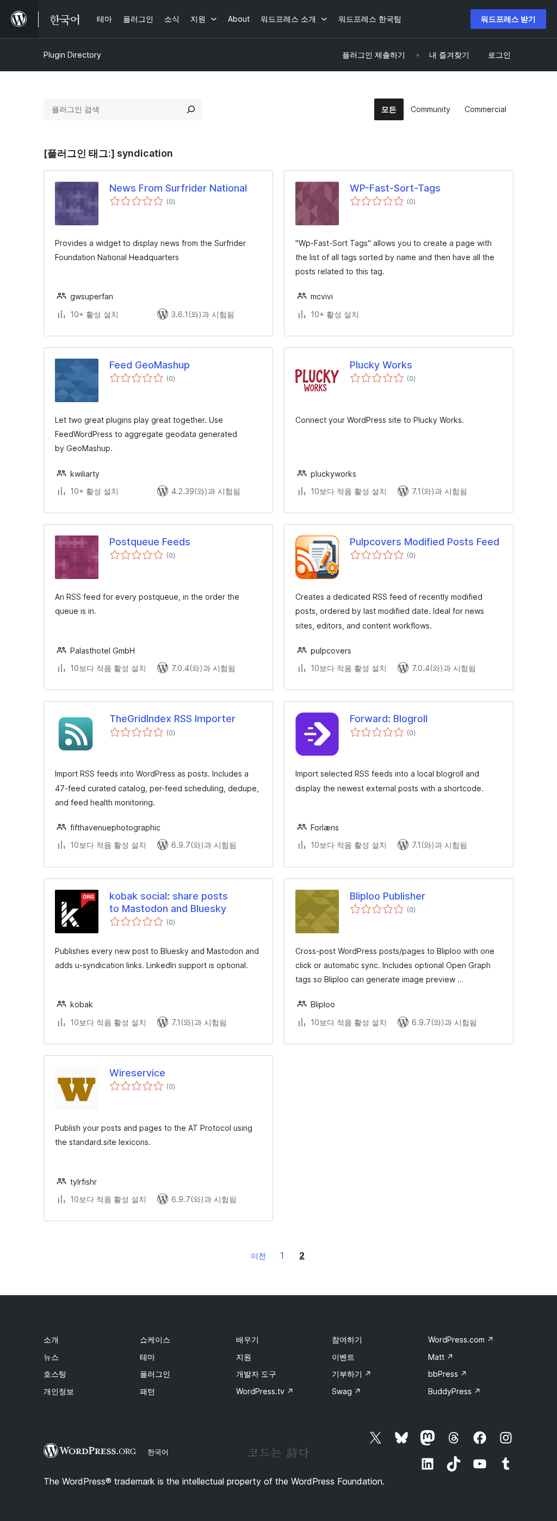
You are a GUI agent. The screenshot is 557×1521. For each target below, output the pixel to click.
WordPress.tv (265, 1391)
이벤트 (343, 1357)
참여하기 (347, 1339)
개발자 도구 (256, 1373)
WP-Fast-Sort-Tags (395, 188)
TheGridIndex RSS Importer (172, 718)
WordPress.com (461, 1339)
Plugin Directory (72, 54)
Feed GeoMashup (149, 365)
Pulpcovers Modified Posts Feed (424, 541)
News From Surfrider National (178, 188)
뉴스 (51, 1357)
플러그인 (155, 1373)
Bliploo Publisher (387, 896)
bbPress (447, 1373)
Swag (346, 1391)
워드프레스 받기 (508, 18)
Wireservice (137, 1073)
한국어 (158, 1452)
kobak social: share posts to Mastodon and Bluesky (168, 902)
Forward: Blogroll (389, 718)
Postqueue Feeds (149, 541)
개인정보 (59, 1391)
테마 (147, 1357)
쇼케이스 (155, 1339)
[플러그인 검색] (191, 109)
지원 (243, 1357)
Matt (441, 1357)
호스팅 (55, 1373)
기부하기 (352, 1373)
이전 (258, 1255)
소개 (51, 1339)
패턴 (147, 1391)
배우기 (247, 1339)
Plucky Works (381, 365)
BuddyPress (454, 1391)
